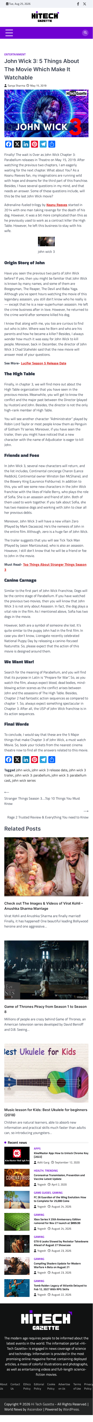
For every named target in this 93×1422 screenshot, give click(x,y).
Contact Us (15, 1386)
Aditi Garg (43, 1162)
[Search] (85, 33)
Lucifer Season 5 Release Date (43, 363)
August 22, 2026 (61, 1295)
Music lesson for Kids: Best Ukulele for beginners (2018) (45, 1112)
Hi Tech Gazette (42, 1404)
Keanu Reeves (56, 204)
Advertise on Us (64, 1386)
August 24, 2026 (61, 1207)
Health (39, 1170)
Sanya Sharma (16, 86)
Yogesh (41, 1184)
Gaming (57, 1192)
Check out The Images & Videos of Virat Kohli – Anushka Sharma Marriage (43, 906)
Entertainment (15, 54)
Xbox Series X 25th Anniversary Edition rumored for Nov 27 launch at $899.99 (57, 1221)
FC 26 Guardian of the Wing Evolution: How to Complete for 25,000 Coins (60, 1199)
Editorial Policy (39, 1386)
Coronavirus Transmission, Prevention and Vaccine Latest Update (59, 1177)
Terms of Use (77, 1386)
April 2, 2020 (59, 1184)
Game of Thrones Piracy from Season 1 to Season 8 (45, 1009)
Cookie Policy (51, 1386)
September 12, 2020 (67, 1162)
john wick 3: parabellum (32, 775)
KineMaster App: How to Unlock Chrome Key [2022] (61, 1155)
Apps (37, 1148)
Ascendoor (35, 1409)
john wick (23, 770)
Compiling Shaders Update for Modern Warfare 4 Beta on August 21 (57, 1265)
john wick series (24, 780)
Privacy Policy (88, 1386)
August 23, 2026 (61, 1251)
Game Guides (42, 1192)
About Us (3, 1386)
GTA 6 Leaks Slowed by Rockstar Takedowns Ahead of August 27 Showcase (61, 1243)
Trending (51, 1170)
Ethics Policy (27, 1386)
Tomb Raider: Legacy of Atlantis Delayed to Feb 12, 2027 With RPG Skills (60, 1287)
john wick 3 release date (49, 770)
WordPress (71, 1409)
